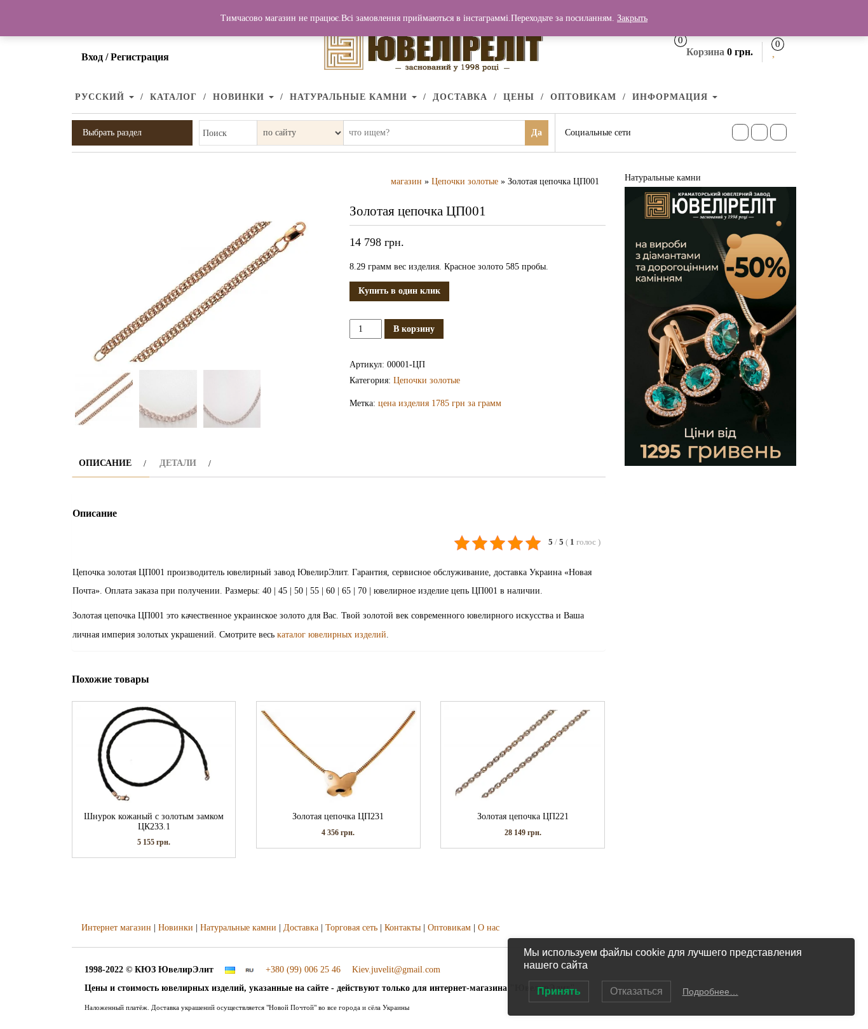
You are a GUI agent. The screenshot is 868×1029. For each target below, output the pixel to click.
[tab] (111, 463)
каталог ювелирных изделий (331, 634)
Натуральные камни (350, 97)
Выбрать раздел (112, 132)
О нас (488, 927)
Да (536, 132)
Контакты (402, 927)
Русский (101, 97)
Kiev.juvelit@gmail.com (396, 969)
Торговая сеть (351, 927)
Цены (518, 97)
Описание (105, 463)
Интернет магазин (116, 927)
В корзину (414, 329)
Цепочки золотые (464, 181)
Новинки (240, 97)
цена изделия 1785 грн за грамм (439, 403)
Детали (177, 463)
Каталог (173, 97)
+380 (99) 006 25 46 (303, 969)
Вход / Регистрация (125, 56)
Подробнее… (710, 991)
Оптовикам (583, 97)
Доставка (460, 97)
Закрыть (632, 18)
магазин (406, 181)
